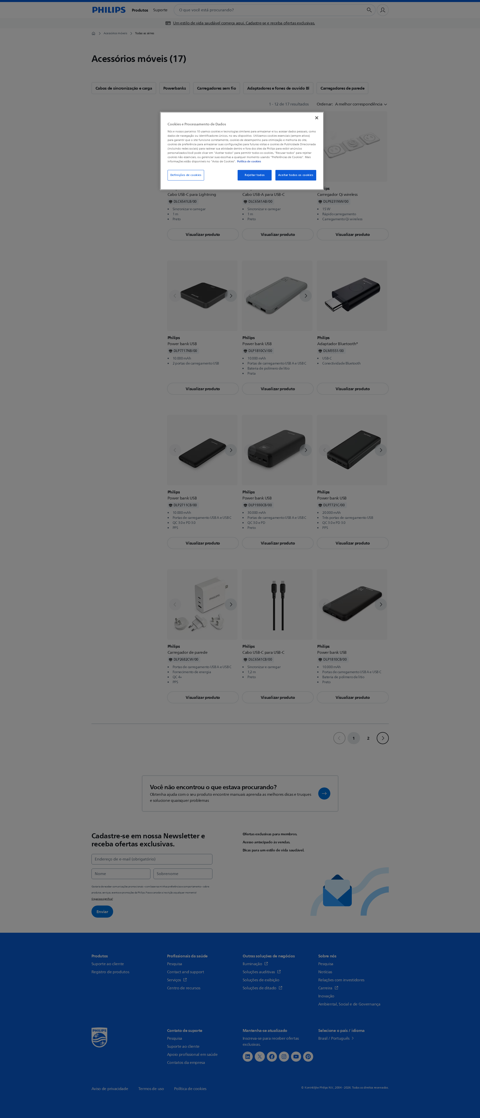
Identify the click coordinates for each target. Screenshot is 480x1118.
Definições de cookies (186, 175)
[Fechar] (316, 117)
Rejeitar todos (255, 175)
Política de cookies (249, 161)
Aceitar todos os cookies (295, 175)
